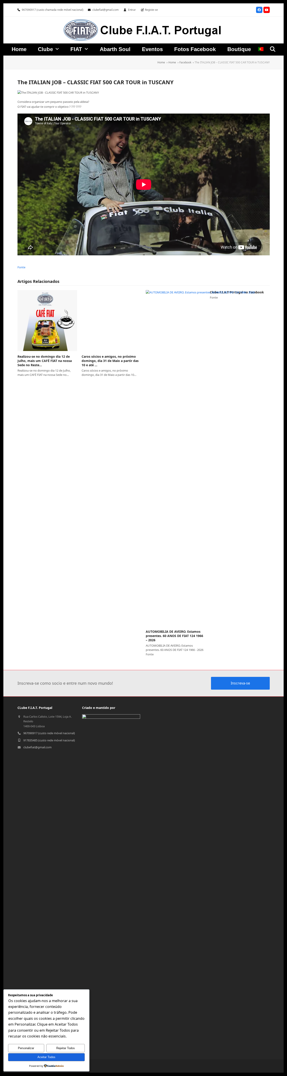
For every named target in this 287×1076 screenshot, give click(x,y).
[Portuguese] (261, 50)
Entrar (132, 10)
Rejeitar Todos (65, 1048)
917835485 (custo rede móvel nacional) (49, 740)
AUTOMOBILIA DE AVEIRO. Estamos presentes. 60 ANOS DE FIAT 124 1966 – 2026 (174, 635)
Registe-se (151, 10)
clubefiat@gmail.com (105, 10)
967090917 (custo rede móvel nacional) (49, 733)
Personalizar (26, 1048)
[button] (273, 49)
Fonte (21, 267)
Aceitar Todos (46, 1057)
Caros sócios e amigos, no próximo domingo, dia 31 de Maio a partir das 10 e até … (110, 360)
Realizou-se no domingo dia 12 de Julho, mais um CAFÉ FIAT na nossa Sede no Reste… (44, 360)
